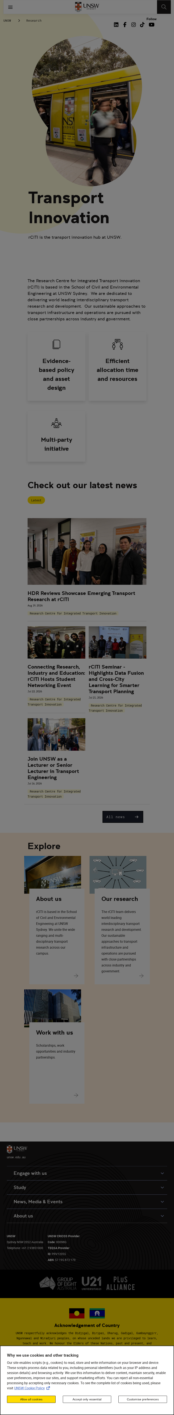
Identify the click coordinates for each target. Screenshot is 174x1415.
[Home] (87, 7)
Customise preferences (143, 1399)
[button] (122, 817)
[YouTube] (151, 24)
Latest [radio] (36, 500)
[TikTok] (142, 24)
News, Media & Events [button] (38, 1201)
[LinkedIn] (117, 24)
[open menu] (10, 7)
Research (34, 20)
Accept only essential (87, 1399)
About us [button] (23, 1216)
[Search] (164, 7)
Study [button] (20, 1187)
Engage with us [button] (30, 1173)
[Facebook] (125, 24)
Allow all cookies (31, 1399)
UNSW (7, 20)
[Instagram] (134, 24)
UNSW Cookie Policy (33, 1388)
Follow (151, 19)
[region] (87, 1380)
